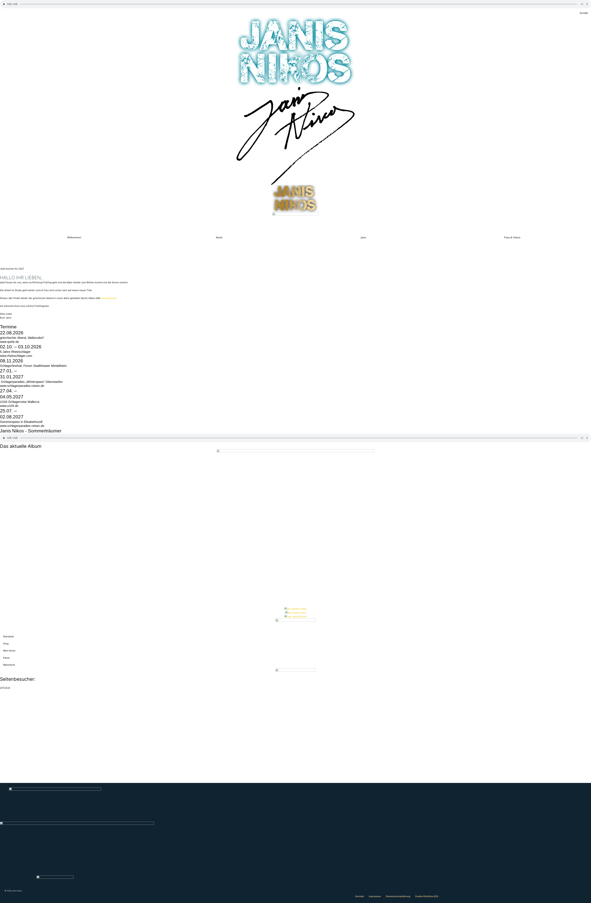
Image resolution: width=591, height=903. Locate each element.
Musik (219, 237)
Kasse (6, 657)
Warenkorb (9, 664)
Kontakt (584, 13)
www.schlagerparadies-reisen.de (22, 385)
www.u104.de (9, 405)
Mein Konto (9, 650)
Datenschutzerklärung (398, 896)
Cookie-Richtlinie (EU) (426, 896)
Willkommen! (74, 237)
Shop (6, 643)
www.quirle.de (109, 298)
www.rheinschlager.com (16, 355)
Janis (363, 237)
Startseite (8, 636)
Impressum (375, 896)
